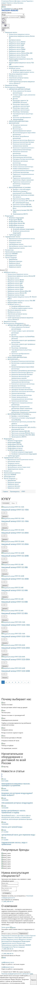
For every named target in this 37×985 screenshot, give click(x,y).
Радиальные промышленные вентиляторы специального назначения (22, 183)
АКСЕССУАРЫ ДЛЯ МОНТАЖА (18, 121)
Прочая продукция (11, 257)
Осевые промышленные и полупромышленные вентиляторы (23, 169)
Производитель (15, 491)
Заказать (5, 516)
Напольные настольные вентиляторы (20, 162)
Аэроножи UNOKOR (11, 254)
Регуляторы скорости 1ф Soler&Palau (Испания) (20, 101)
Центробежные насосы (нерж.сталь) (20, 246)
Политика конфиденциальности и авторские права (17, 974)
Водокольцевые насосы (16, 66)
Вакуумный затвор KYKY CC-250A (15, 544)
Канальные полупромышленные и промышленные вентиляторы (23, 148)
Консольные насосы (15, 240)
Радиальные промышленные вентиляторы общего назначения (23, 179)
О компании (5, 1)
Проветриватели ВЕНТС (20, 214)
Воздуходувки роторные (16, 225)
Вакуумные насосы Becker (17, 42)
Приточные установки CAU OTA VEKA (23, 435)
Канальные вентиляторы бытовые (23, 142)
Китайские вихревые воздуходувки (23, 229)
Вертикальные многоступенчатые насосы (22, 238)
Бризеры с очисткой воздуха (21, 189)
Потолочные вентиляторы (21, 172)
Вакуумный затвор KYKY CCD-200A (15, 648)
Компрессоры (9, 250)
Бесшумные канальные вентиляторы (20, 126)
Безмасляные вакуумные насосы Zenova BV (21, 276)
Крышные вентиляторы (20, 155)
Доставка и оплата (20, 1)
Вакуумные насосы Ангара (17, 57)
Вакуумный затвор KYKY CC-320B (15, 555)
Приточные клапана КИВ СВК (22, 204)
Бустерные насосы (15, 40)
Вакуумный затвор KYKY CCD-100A (15, 625)
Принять (33, 980)
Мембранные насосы (15, 76)
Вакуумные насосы (11, 32)
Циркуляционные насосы (17, 248)
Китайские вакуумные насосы (22, 70)
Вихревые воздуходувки (16, 218)
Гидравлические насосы (12, 237)
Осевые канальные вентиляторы (23, 167)
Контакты (20, 3)
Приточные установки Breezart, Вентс (23, 433)
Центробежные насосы (16, 244)
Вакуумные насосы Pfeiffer (17, 49)
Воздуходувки (9, 216)
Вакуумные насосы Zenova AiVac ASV (20, 53)
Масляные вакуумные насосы (18, 74)
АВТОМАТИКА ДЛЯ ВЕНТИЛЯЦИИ (19, 89)
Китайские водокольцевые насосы (23, 72)
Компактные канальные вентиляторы (20, 152)
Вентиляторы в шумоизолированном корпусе (22, 130)
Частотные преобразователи (22, 117)
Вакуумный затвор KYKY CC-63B (14, 601)
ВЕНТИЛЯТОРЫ (14, 123)
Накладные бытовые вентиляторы (23, 159)
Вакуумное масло (14, 263)
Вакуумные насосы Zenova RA (18, 55)
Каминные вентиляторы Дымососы (24, 140)
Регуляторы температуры (21, 112)
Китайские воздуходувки (16, 227)
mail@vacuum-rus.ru (7, 962)
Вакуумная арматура (15, 261)
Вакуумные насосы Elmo (16, 47)
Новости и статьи (12, 3)
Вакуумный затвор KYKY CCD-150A (15, 636)
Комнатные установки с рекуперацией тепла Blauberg (22, 192)
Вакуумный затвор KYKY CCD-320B (15, 671)
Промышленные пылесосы (13, 252)
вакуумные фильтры (15, 265)
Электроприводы (18, 119)
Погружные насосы (15, 242)
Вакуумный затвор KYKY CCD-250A (15, 659)
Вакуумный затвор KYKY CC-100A (15, 509)
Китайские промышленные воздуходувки (24, 454)
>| (28, 682)
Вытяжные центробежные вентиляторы (21, 137)
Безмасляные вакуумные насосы (19, 34)
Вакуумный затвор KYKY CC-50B (14, 590)
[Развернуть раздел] (17, 272)
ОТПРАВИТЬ (7, 893)
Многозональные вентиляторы (22, 157)
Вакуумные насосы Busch (17, 44)
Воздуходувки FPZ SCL (16, 221)
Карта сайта (22, 937)
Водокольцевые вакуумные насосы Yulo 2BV (21, 300)
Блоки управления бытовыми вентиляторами (22, 92)
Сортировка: (5, 503)
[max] (3, 7)
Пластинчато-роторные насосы (18, 78)
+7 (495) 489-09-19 (7, 901)
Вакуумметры (13, 259)
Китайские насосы (14, 68)
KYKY (23, 491)
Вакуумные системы (11, 85)
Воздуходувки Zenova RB (17, 223)
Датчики (15, 98)
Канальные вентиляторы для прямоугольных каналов (22, 145)
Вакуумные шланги (15, 267)
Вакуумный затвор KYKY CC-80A (14, 613)
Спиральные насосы (15, 79)
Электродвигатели (11, 255)
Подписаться (23, 933)
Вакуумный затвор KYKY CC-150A (15, 521)
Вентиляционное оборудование (15, 87)
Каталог (11, 1)
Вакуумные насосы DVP (16, 45)
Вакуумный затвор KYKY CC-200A (15, 532)
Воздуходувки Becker (15, 219)
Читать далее (5, 927)
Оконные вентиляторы (20, 165)
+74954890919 (7, 9)
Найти (22, 17)
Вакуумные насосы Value (17, 51)
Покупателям (5, 935)
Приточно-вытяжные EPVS (21, 199)
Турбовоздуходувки (15, 235)
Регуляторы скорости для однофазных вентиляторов (21, 105)
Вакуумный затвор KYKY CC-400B (15, 578)
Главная (5, 491)
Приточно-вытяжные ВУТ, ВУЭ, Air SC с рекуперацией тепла (23, 201)
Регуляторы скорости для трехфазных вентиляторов (21, 109)
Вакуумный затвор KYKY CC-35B (14, 567)
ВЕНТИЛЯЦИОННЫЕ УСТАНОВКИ (20, 187)
